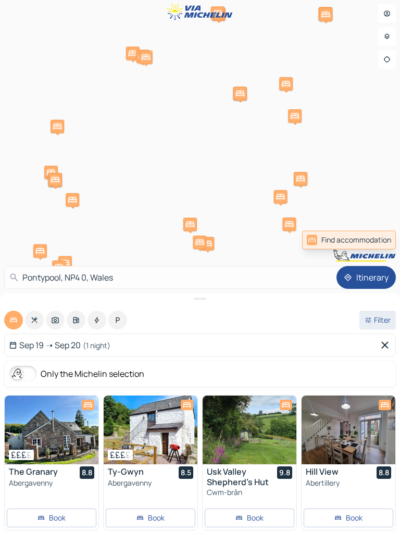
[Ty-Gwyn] (150, 430)
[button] (40, 251)
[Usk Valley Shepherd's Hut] (249, 430)
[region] (51, 430)
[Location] (387, 59)
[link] (349, 240)
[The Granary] (51, 430)
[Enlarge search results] (200, 298)
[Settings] (387, 36)
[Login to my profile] (387, 13)
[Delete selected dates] (387, 345)
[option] (13, 320)
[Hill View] (348, 430)
